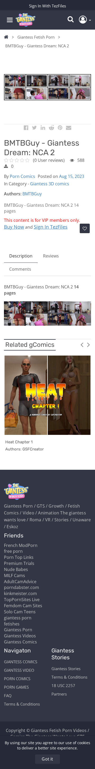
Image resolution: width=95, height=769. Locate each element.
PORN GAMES (16, 687)
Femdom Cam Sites (23, 606)
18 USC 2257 (63, 685)
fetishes (12, 624)
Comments (20, 269)
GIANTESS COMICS (20, 661)
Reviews (51, 256)
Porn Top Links (19, 557)
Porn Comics (22, 176)
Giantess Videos (20, 636)
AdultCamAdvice (20, 581)
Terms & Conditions (22, 704)
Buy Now (14, 227)
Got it (47, 759)
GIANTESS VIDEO (19, 670)
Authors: (12, 194)
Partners (59, 694)
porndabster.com (21, 587)
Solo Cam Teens (20, 612)
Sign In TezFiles (51, 227)
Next (88, 344)
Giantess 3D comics (49, 184)
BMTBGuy (32, 194)
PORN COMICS (17, 678)
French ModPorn (20, 545)
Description (20, 256)
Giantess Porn (18, 630)
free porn (13, 551)
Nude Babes (16, 569)
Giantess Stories (65, 668)
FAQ (8, 695)
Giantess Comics (20, 642)
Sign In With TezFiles (47, 5)
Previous (81, 344)
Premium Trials (19, 563)
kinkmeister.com (20, 593)
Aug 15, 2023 (71, 176)
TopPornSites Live (22, 599)
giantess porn (17, 618)
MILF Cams (14, 575)
